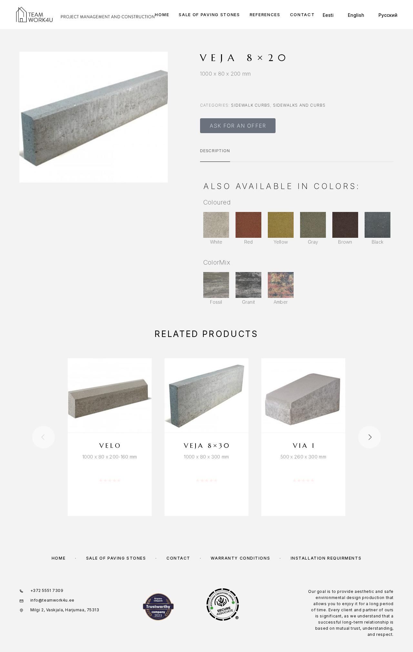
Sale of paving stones (209, 14)
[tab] (215, 155)
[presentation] (43, 437)
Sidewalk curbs (250, 105)
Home (162, 14)
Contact (302, 14)
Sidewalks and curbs (299, 105)
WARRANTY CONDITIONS (240, 558)
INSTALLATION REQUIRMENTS (326, 558)
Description (215, 150)
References (265, 14)
